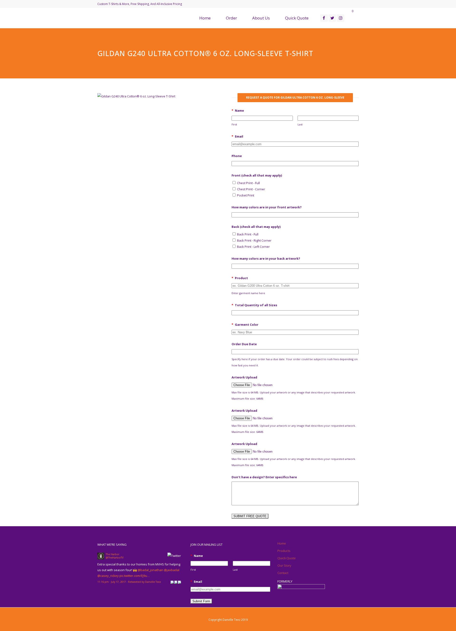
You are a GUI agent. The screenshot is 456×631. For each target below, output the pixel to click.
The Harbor (112, 554)
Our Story (284, 565)
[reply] (172, 581)
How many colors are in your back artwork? (266, 258)
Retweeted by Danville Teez (144, 581)
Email (237, 136)
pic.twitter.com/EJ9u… (134, 576)
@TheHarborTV (115, 557)
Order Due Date (244, 344)
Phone (237, 156)
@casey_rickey (108, 576)
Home (281, 543)
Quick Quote (286, 558)
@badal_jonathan (150, 570)
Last (300, 124)
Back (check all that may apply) (256, 227)
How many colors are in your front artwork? (267, 207)
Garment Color (245, 324)
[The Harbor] (100, 558)
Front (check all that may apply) (257, 175)
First (234, 124)
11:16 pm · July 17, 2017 (111, 581)
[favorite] (179, 581)
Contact (282, 572)
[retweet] (175, 581)
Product (240, 278)
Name (238, 110)
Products (283, 550)
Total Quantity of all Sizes (254, 305)
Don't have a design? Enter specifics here (264, 477)
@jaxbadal (171, 570)
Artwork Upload (244, 377)
